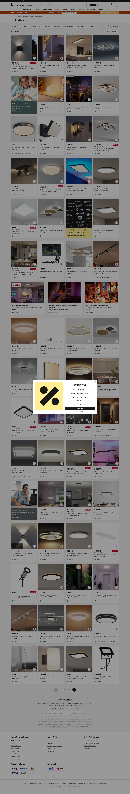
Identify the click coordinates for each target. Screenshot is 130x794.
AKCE (80, 404)
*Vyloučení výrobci (80, 411)
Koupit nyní (80, 408)
